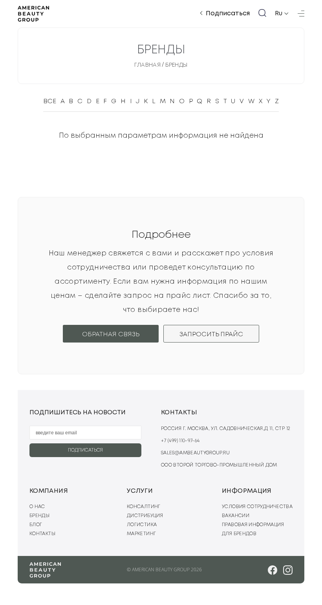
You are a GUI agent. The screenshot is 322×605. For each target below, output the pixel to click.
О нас (37, 507)
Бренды (176, 65)
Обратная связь (110, 334)
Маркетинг (141, 534)
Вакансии (235, 516)
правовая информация (253, 525)
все (49, 101)
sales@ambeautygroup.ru (195, 453)
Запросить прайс (211, 334)
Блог (35, 525)
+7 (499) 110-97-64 (180, 441)
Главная (147, 65)
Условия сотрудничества (257, 507)
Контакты (42, 534)
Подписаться (228, 13)
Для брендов (239, 534)
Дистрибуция (145, 516)
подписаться (85, 450)
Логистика (142, 525)
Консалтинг (144, 507)
